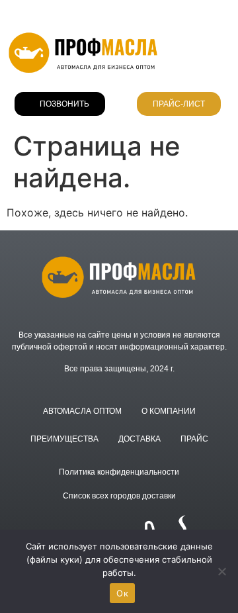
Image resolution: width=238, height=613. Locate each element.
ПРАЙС (194, 439)
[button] (222, 52)
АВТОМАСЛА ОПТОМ (82, 411)
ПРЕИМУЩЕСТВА (64, 439)
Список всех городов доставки (119, 495)
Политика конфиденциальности (119, 472)
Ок (122, 593)
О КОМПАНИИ (168, 411)
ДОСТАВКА (139, 439)
